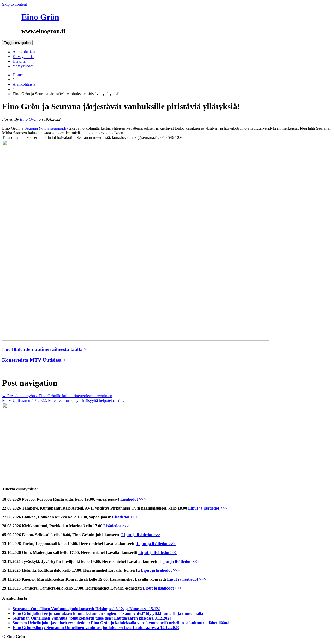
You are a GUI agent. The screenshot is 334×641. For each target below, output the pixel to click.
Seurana (31, 128)
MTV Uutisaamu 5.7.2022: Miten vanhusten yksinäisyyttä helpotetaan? (63, 400)
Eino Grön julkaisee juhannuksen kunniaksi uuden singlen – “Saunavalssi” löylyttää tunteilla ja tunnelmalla (108, 613)
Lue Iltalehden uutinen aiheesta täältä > (44, 349)
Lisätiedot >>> (133, 499)
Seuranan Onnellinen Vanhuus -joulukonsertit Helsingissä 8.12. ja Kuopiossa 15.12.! (86, 609)
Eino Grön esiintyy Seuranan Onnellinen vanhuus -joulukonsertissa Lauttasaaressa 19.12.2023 (96, 627)
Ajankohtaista (24, 52)
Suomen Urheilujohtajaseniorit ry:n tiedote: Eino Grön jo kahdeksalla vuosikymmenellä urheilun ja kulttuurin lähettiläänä (121, 623)
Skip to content (14, 4)
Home (18, 75)
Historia (19, 61)
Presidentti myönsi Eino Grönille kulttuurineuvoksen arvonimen (57, 396)
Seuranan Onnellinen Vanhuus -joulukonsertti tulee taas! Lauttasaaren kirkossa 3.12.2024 (92, 618)
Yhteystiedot (23, 66)
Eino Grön (40, 17)
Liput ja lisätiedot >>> (207, 508)
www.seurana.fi (53, 128)
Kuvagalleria (23, 56)
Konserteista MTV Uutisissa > (34, 360)
